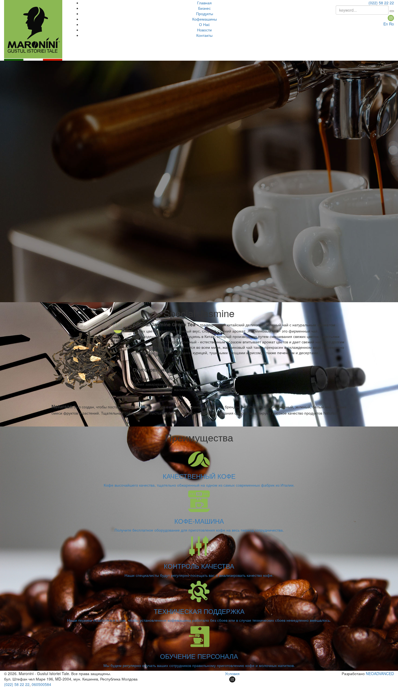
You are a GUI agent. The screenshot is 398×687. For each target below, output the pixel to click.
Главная (204, 2)
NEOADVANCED (380, 673)
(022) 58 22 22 (381, 2)
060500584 (41, 684)
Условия (232, 673)
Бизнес (204, 8)
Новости (204, 29)
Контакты (204, 35)
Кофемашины (204, 19)
